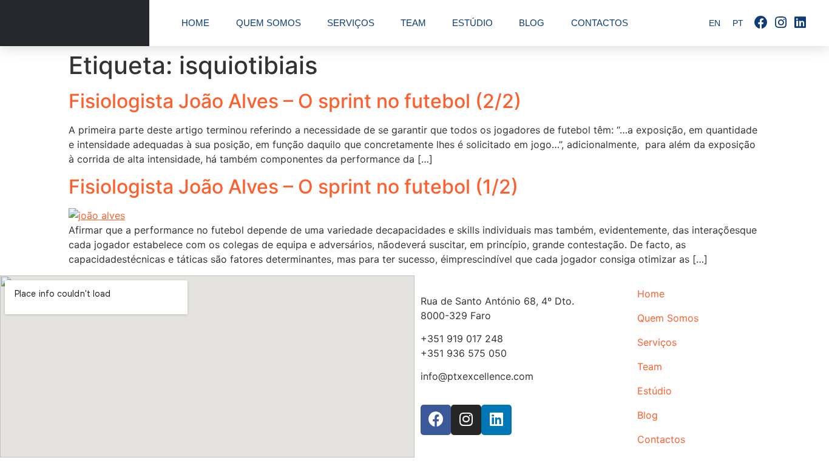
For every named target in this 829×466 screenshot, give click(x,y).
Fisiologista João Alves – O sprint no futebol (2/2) (295, 101)
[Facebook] (761, 23)
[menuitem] (714, 23)
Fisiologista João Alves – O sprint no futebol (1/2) (293, 186)
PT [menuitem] (738, 24)
